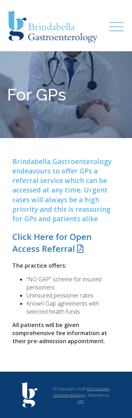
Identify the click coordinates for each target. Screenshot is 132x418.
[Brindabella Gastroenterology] (52, 25)
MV (80, 401)
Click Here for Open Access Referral (52, 242)
